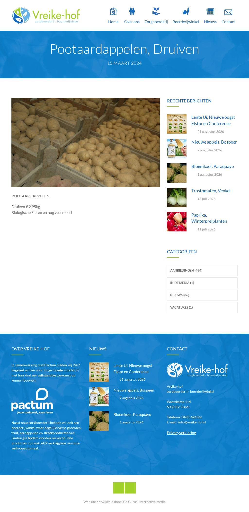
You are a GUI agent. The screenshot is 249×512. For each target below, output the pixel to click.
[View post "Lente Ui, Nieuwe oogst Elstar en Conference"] (177, 124)
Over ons (132, 21)
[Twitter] (130, 488)
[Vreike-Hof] (45, 15)
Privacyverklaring (181, 432)
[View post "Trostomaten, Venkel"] (177, 197)
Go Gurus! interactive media (144, 502)
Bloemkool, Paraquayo (212, 166)
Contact (228, 21)
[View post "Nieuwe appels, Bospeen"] (177, 148)
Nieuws (210, 21)
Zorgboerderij (156, 21)
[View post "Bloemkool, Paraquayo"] (177, 173)
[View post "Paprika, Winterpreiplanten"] (177, 221)
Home (113, 21)
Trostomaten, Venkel (211, 190)
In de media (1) (182, 283)
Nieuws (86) (179, 295)
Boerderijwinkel (186, 21)
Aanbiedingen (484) (186, 270)
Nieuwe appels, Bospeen (214, 142)
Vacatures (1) (181, 307)
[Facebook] (118, 488)
